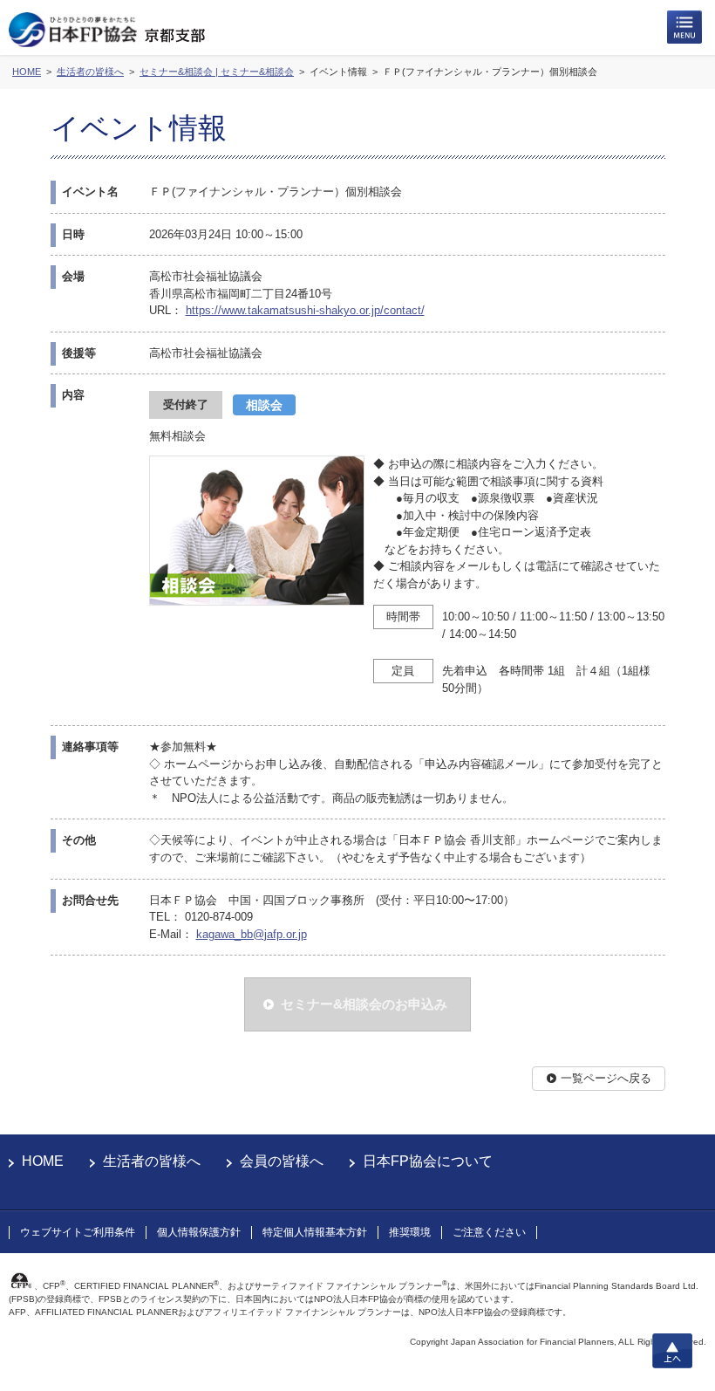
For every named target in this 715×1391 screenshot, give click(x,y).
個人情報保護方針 (199, 1232)
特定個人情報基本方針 (314, 1232)
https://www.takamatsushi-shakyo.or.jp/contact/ (305, 310)
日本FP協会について (428, 1161)
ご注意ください (489, 1232)
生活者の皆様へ (152, 1161)
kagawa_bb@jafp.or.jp (251, 934)
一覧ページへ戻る (606, 1078)
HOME (43, 1161)
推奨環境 (410, 1232)
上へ (672, 1351)
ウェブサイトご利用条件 (77, 1232)
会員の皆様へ (281, 1161)
